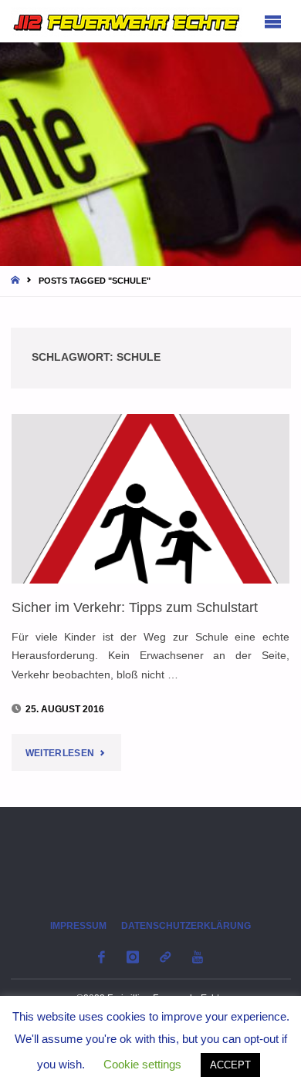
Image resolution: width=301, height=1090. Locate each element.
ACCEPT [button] (230, 1065)
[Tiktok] (165, 957)
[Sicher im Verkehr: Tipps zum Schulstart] (151, 499)
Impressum (78, 925)
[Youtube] (197, 957)
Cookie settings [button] (142, 1064)
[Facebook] (102, 957)
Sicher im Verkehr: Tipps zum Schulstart (135, 607)
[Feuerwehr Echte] (126, 21)
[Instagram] (132, 957)
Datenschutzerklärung (186, 925)
